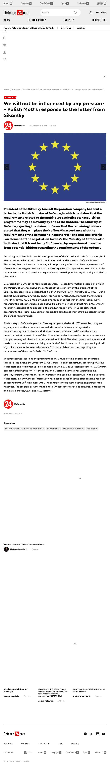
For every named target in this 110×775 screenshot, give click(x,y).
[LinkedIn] (97, 734)
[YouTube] (103, 734)
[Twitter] (91, 734)
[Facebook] (85, 734)
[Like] (4, 31)
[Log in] (91, 12)
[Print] (4, 45)
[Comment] (4, 38)
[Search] (75, 12)
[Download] (4, 52)
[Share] (4, 59)
